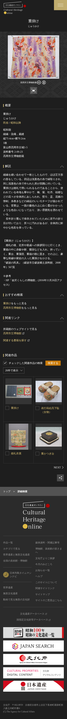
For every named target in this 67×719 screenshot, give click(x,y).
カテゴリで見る (11, 548)
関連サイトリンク (45, 588)
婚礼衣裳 (16, 453)
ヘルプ (39, 576)
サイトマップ (42, 594)
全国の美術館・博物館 (15, 560)
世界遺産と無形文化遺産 (16, 554)
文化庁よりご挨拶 (45, 558)
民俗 (5, 122)
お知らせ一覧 (42, 570)
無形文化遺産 (10, 593)
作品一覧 (8, 542)
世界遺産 (8, 587)
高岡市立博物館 (12, 307)
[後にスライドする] (59, 467)
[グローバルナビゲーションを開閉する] (60, 5)
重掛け (7, 303)
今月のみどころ (43, 564)
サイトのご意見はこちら (48, 600)
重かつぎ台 (47, 453)
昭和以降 (16, 122)
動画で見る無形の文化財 (16, 599)
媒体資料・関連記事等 (47, 542)
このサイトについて (46, 582)
